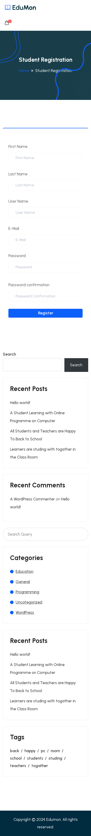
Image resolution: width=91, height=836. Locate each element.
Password (17, 255)
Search (9, 354)
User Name (18, 201)
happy (29, 750)
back (14, 750)
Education (24, 571)
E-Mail (13, 228)
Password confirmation (28, 284)
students (35, 758)
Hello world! (20, 402)
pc (43, 750)
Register (45, 313)
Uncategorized (29, 602)
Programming (27, 592)
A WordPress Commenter (32, 499)
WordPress (25, 612)
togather (40, 765)
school (16, 758)
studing (55, 758)
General (23, 581)
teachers (18, 765)
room (55, 750)
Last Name (18, 174)
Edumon (53, 819)
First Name (18, 146)
